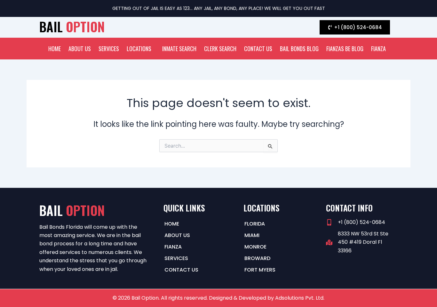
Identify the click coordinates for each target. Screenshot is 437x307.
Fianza (378, 48)
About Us (79, 48)
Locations (139, 48)
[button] (140, 48)
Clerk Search (220, 48)
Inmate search (179, 48)
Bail (72, 26)
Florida (254, 223)
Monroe (255, 246)
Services (109, 48)
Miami (251, 235)
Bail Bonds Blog (299, 48)
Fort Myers (259, 269)
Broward (257, 258)
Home (54, 48)
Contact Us (258, 48)
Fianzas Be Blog (344, 48)
